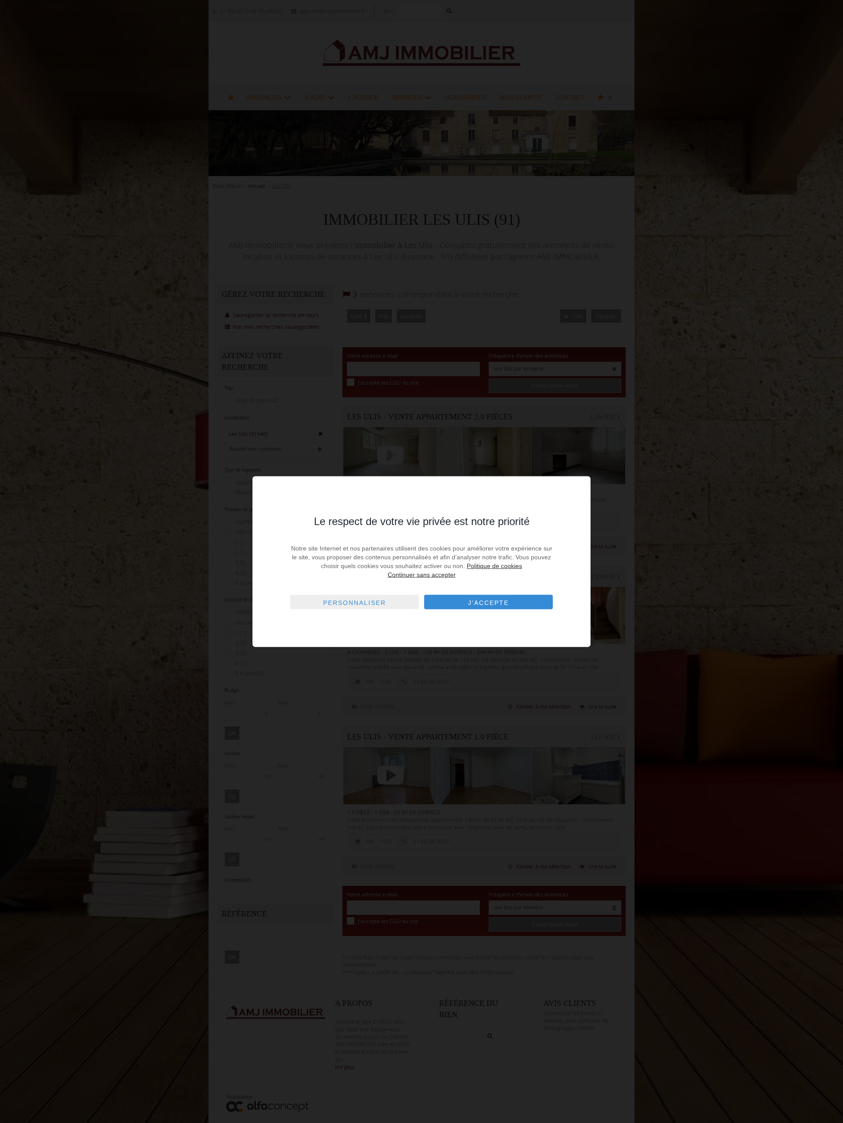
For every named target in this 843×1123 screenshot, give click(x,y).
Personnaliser (354, 602)
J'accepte (488, 602)
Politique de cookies (494, 565)
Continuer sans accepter (422, 574)
